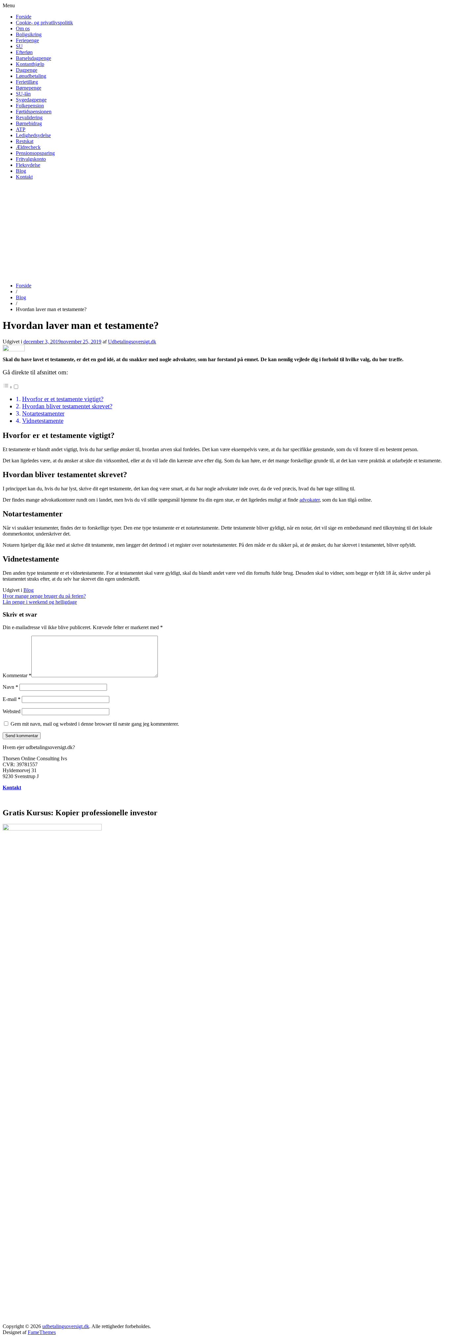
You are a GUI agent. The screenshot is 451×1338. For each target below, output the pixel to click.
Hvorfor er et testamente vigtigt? (62, 398)
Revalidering (29, 117)
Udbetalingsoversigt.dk (132, 341)
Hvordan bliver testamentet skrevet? (67, 406)
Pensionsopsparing (35, 153)
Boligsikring (29, 34)
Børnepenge (28, 88)
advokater (309, 500)
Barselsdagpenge (33, 58)
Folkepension (30, 105)
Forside (23, 16)
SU (19, 46)
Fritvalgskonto (31, 159)
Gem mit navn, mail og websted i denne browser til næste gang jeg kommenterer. (95, 724)
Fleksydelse (28, 165)
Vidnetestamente (42, 420)
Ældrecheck (28, 147)
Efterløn (24, 52)
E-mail (11, 699)
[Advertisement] (225, 231)
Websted (11, 711)
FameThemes (42, 1332)
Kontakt (24, 177)
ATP (20, 129)
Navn (10, 687)
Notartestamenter (43, 413)
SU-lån (23, 94)
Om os (23, 28)
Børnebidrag (29, 123)
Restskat (24, 141)
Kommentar (17, 675)
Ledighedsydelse (33, 135)
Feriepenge (27, 40)
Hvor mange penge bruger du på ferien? (44, 596)
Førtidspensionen (34, 111)
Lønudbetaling (31, 76)
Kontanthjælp (30, 64)
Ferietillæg (27, 82)
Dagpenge (26, 70)
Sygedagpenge (31, 99)
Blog (21, 171)
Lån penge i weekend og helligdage (40, 602)
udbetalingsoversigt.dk (65, 1326)
